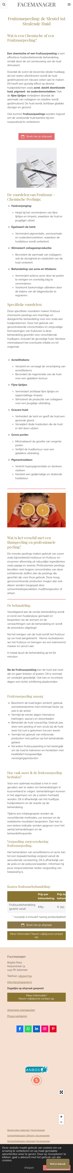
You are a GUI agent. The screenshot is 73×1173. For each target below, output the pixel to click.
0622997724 (25, 976)
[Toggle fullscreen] (61, 1092)
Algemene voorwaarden (21, 1010)
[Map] (36, 1107)
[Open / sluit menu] (69, 4)
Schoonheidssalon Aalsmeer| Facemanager (28, 1141)
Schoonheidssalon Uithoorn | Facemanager (28, 1135)
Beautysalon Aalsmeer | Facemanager (26, 1130)
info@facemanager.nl (19, 982)
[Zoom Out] (61, 1122)
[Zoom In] (61, 1116)
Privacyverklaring (17, 1016)
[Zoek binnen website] (4, 4)
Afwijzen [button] (29, 1167)
